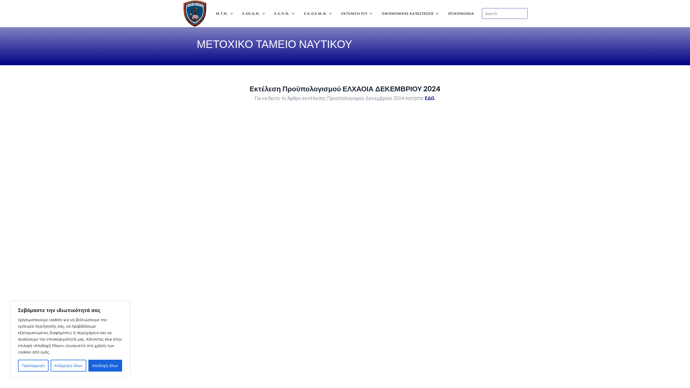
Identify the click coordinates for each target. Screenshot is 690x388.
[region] (70, 339)
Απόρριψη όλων (68, 365)
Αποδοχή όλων (105, 365)
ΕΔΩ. (430, 98)
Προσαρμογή (33, 365)
